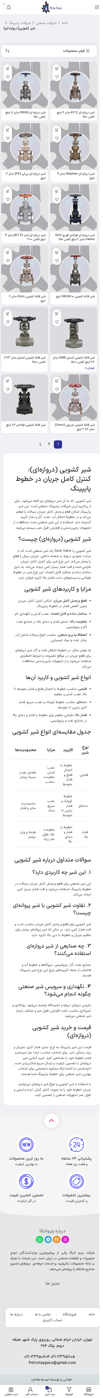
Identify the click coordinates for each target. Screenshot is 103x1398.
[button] (57, 314)
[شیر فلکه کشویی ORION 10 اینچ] (73, 269)
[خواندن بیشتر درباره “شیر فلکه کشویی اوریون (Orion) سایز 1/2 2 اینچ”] (57, 381)
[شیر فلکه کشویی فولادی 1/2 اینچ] (24, 397)
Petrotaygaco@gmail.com (52, 1363)
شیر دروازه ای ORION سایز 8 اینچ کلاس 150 (25, 114)
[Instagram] (65, 1239)
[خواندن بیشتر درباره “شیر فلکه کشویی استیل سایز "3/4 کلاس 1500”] (8, 314)
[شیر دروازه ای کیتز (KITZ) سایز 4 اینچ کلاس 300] (24, 207)
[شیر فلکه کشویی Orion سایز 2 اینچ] (24, 269)
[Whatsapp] (39, 1239)
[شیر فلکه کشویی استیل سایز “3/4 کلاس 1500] (24, 330)
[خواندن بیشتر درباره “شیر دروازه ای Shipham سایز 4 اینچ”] (57, 130)
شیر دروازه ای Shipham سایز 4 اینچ (76, 175)
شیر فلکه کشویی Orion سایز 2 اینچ (27, 298)
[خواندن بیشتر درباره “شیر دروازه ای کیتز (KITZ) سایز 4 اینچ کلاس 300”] (8, 191)
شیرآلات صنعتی (46, 23)
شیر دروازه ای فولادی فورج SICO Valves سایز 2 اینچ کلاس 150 (75, 237)
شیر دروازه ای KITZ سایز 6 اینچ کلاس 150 (76, 114)
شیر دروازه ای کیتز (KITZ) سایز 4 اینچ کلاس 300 (25, 237)
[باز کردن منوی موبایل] (97, 7)
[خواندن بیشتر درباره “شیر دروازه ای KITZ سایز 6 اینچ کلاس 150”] (57, 68)
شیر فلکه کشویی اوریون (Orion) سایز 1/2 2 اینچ (75, 427)
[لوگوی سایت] (51, 7)
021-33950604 (37, 1357)
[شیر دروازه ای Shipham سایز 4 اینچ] (73, 146)
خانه (65, 23)
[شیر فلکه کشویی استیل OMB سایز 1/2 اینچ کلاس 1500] (73, 330)
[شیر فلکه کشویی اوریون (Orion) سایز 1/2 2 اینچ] (73, 397)
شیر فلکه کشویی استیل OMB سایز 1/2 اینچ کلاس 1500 (74, 359)
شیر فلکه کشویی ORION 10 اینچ (75, 296)
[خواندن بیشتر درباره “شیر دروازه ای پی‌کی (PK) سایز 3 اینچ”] (8, 130)
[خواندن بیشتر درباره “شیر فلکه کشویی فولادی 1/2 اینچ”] (8, 381)
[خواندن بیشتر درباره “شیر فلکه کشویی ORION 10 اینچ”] (57, 252)
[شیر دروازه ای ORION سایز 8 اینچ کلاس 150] (24, 85)
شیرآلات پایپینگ (20, 23)
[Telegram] (48, 1239)
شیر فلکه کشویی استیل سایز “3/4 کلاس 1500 (25, 359)
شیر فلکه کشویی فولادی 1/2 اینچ (26, 425)
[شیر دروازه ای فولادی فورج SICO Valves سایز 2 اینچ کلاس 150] (73, 207)
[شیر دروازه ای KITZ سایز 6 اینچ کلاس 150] (73, 85)
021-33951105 (63, 1357)
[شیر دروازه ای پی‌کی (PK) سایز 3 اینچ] (24, 146)
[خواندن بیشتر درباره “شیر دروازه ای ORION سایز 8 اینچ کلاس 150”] (8, 68)
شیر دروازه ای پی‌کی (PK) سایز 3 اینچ (26, 175)
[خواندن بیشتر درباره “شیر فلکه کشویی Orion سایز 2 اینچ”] (8, 252)
